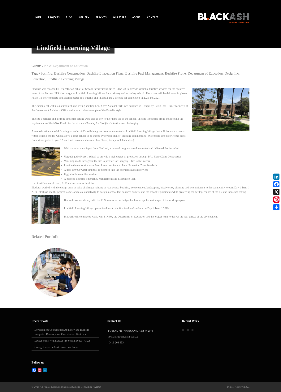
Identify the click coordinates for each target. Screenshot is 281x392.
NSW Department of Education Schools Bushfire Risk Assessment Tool (56, 280)
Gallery (84, 17)
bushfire (46, 73)
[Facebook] (276, 184)
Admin (97, 386)
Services (101, 17)
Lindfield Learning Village (65, 79)
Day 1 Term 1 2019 (158, 208)
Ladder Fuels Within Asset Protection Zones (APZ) (62, 340)
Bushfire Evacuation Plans (105, 73)
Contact (152, 17)
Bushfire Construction (69, 73)
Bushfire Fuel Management (144, 73)
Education (38, 79)
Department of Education (205, 73)
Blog (69, 17)
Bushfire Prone (175, 73)
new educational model (46, 131)
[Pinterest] (276, 199)
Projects (53, 17)
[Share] (276, 207)
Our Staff (119, 17)
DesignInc (232, 73)
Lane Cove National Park (109, 106)
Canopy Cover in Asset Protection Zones (56, 347)
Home (37, 17)
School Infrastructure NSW (100, 89)
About (136, 17)
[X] (276, 192)
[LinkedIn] (276, 176)
